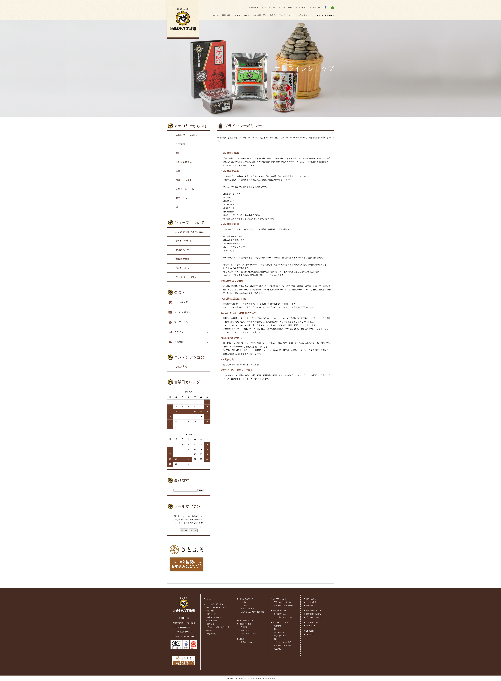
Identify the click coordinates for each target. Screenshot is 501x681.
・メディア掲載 (211, 621)
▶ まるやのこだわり (245, 599)
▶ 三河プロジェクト (278, 599)
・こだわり (243, 602)
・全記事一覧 (210, 634)
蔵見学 (273, 15)
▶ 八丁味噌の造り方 (245, 621)
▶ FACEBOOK (309, 626)
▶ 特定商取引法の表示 (312, 614)
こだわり (237, 15)
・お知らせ (209, 624)
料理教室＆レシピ (305, 15)
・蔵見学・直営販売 (213, 617)
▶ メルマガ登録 (310, 602)
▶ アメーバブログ (311, 622)
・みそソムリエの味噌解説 (215, 607)
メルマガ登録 (286, 7)
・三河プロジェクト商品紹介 (283, 605)
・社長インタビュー (246, 609)
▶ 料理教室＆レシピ (278, 611)
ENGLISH (316, 7)
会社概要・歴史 (260, 15)
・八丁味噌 (276, 626)
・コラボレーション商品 (281, 642)
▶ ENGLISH (309, 631)
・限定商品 (276, 649)
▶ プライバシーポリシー (313, 617)
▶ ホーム (207, 599)
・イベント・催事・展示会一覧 (217, 627)
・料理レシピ (210, 614)
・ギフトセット (278, 632)
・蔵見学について (245, 642)
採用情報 (254, 7)
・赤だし (275, 629)
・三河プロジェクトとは (281, 602)
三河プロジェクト (286, 15)
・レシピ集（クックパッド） (283, 617)
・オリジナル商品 (279, 636)
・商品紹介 (209, 611)
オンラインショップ (325, 15)
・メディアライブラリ (247, 634)
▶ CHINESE (309, 634)
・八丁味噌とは (245, 605)
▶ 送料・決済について (312, 611)
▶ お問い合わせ (310, 599)
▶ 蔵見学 (240, 639)
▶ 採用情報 (308, 605)
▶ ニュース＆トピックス (213, 604)
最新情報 (226, 15)
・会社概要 (243, 627)
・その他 (208, 630)
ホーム (216, 15)
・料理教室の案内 (279, 614)
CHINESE (302, 7)
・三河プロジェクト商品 (281, 645)
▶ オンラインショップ (279, 622)
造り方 (247, 15)
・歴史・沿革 (244, 630)
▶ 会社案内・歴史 (244, 624)
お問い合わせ (269, 7)
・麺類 (274, 639)
